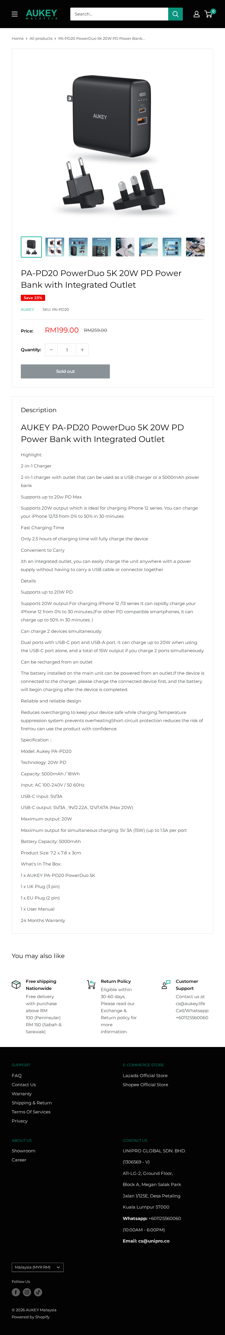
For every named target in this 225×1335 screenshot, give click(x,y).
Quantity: (31, 349)
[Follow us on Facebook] (16, 1292)
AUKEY (27, 309)
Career (19, 1160)
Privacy (20, 1121)
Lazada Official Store (145, 1075)
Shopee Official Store (145, 1084)
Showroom (23, 1151)
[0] (208, 14)
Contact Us (24, 1084)
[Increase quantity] (82, 350)
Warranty (22, 1093)
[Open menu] (15, 14)
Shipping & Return (32, 1103)
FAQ (17, 1075)
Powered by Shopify (31, 1317)
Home (18, 38)
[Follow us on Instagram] (27, 1292)
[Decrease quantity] (51, 350)
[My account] (197, 14)
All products (41, 38)
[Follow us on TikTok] (38, 1292)
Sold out (65, 371)
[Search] (175, 14)
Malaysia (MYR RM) (32, 1267)
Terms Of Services (31, 1112)
